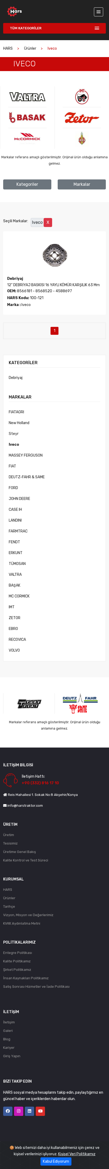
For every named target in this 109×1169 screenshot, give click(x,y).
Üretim (8, 835)
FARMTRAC (18, 531)
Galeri (8, 1031)
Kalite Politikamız (17, 961)
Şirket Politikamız (17, 970)
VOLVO (14, 650)
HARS (8, 48)
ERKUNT (15, 553)
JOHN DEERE (19, 499)
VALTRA (15, 574)
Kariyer (9, 1048)
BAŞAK (14, 585)
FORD (13, 488)
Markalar (82, 184)
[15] (27, 96)
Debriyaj (15, 377)
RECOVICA (17, 639)
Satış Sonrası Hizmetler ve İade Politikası (36, 987)
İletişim (9, 1022)
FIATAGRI (16, 412)
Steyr (14, 434)
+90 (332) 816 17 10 (40, 783)
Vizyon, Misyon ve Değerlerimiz (28, 915)
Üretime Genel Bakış (19, 852)
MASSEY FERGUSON (26, 455)
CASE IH (15, 509)
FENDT (14, 542)
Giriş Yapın (11, 1056)
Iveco (14, 444)
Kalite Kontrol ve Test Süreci (25, 860)
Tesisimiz (10, 843)
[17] (27, 138)
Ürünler (30, 48)
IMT (12, 607)
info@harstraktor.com (25, 806)
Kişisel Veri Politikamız (77, 1154)
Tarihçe (9, 906)
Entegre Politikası (17, 953)
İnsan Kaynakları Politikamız (26, 978)
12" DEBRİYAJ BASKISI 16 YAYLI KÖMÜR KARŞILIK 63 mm (53, 285)
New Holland (19, 423)
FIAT (12, 466)
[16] (27, 117)
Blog (6, 1039)
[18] (82, 96)
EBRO (13, 629)
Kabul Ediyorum (56, 1161)
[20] (82, 138)
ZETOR (14, 618)
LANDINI (15, 520)
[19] (82, 117)
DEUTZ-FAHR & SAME (27, 477)
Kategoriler (27, 184)
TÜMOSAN (17, 564)
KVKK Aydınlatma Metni (21, 923)
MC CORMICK (19, 596)
